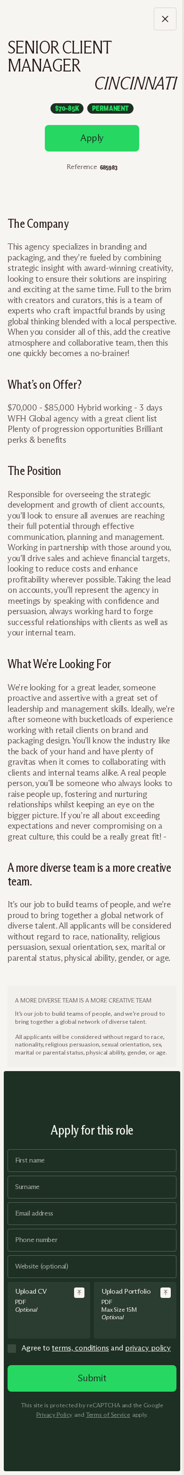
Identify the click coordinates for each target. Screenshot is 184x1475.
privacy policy (148, 1347)
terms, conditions (80, 1347)
